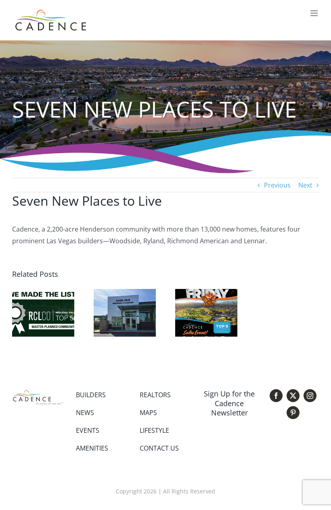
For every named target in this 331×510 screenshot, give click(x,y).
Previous (277, 185)
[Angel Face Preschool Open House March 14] (125, 293)
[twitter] (293, 395)
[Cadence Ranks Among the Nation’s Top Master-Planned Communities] (43, 293)
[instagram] (310, 395)
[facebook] (276, 395)
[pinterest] (293, 412)
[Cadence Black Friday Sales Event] (206, 293)
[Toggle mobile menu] (314, 13)
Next (305, 185)
